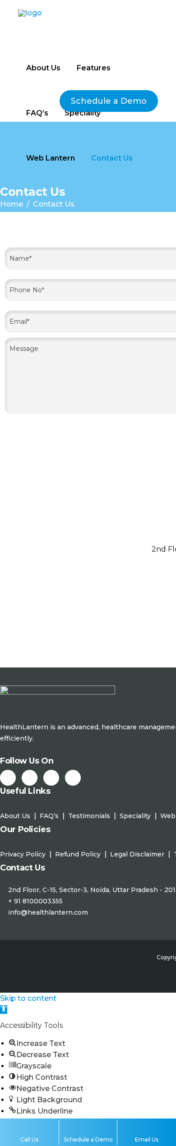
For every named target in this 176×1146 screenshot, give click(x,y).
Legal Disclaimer (137, 854)
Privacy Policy (23, 854)
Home (11, 204)
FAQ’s (49, 816)
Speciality (135, 816)
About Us (15, 816)
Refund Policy (78, 854)
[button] (3, 1009)
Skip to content (28, 998)
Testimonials (89, 816)
